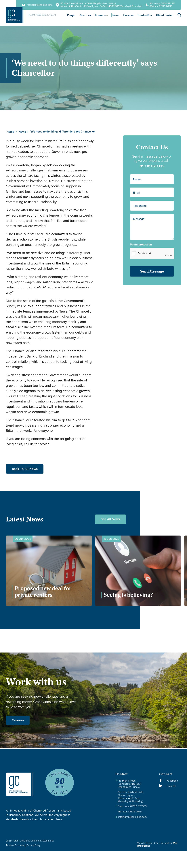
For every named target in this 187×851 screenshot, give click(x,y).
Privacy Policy (33, 845)
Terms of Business (15, 845)
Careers (18, 720)
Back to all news (25, 469)
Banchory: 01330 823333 (162, 3)
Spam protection (141, 244)
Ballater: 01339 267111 (161, 6)
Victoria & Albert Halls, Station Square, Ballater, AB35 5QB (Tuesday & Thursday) (100, 6)
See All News (110, 519)
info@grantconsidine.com (131, 816)
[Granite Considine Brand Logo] (22, 784)
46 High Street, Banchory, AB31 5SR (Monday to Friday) (88, 3)
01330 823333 (152, 166)
